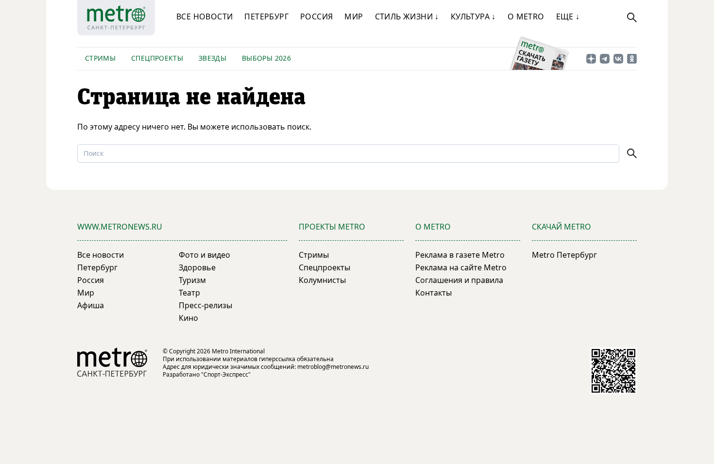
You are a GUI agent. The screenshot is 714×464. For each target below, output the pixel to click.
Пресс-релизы (205, 305)
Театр (189, 292)
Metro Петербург (564, 254)
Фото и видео (204, 254)
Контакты (433, 292)
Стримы (100, 58)
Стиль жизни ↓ (407, 16)
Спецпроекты (157, 58)
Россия (316, 16)
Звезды (212, 58)
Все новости (204, 16)
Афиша (90, 305)
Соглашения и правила (459, 280)
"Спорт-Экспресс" (226, 374)
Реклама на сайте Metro (461, 267)
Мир (353, 16)
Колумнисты (322, 280)
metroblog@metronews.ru (333, 367)
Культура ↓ (473, 16)
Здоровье (197, 267)
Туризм (192, 280)
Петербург (266, 16)
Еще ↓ (568, 16)
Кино (188, 318)
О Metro (526, 16)
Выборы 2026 (266, 58)
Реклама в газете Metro (460, 254)
